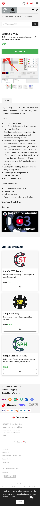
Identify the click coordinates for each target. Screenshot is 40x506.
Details (6, 100)
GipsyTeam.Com (17, 424)
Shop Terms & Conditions (11, 386)
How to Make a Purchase (11, 393)
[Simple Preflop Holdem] (20, 344)
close (20, 502)
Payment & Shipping (9, 390)
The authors (6, 462)
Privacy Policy (6, 459)
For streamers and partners (11, 430)
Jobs (4, 436)
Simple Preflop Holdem (15, 355)
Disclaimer (5, 452)
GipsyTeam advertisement (11, 433)
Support (19, 442)
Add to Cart (20, 52)
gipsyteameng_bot (12, 468)
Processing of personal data (11, 455)
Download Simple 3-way (12, 202)
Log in (31, 3)
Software (18, 17)
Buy (20, 287)
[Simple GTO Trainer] (20, 259)
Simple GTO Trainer (13, 271)
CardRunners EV (11, 175)
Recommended (7, 17)
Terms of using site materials (11, 484)
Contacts (5, 449)
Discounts (29, 17)
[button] (5, 86)
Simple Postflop (11, 313)
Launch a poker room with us (12, 427)
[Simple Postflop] (20, 302)
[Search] (35, 24)
